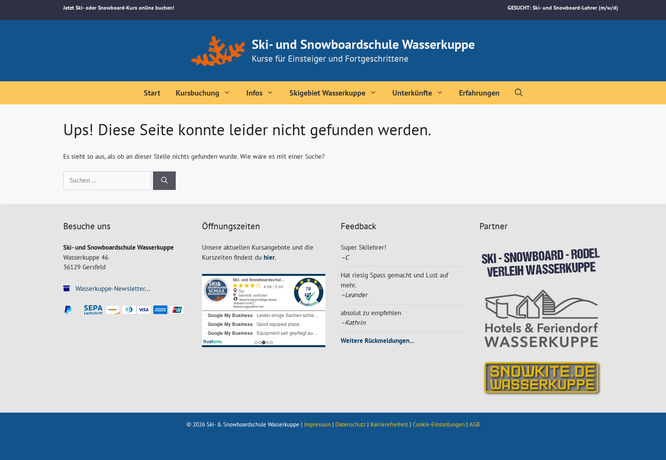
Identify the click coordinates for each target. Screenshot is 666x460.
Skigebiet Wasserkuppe (327, 93)
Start (152, 93)
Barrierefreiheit (389, 424)
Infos (254, 93)
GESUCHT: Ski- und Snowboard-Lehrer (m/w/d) (563, 7)
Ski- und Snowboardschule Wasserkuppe (363, 43)
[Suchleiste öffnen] (518, 92)
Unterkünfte (412, 93)
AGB (474, 424)
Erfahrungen (479, 93)
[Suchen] (164, 180)
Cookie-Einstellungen (439, 424)
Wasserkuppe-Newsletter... (112, 288)
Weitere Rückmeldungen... (377, 340)
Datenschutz (350, 424)
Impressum (317, 424)
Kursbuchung (197, 93)
